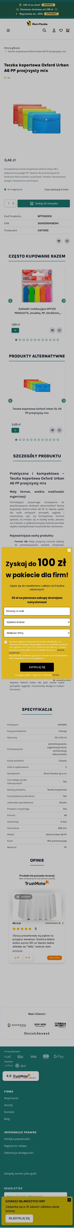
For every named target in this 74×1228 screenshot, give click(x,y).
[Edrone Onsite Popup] (37, 614)
